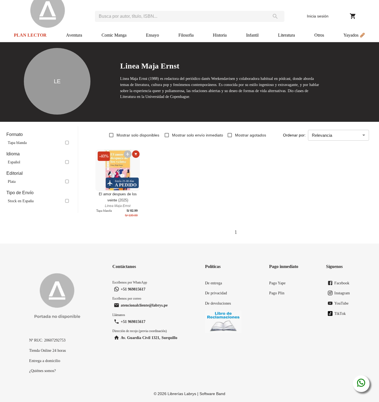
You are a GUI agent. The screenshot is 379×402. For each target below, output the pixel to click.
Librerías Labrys (182, 393)
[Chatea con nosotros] (361, 384)
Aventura (74, 35)
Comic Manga (114, 35)
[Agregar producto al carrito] (136, 154)
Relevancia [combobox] (322, 135)
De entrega (213, 283)
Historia (220, 35)
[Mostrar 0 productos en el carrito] (353, 16)
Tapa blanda (17, 142)
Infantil (252, 35)
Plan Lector (30, 35)
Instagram (342, 293)
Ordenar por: (294, 135)
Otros (319, 35)
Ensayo (152, 35)
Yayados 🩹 (354, 35)
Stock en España (21, 201)
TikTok (340, 313)
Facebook (341, 283)
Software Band (212, 393)
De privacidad (216, 293)
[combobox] (180, 16)
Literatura (286, 35)
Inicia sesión (318, 16)
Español (14, 162)
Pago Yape (277, 283)
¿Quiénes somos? (42, 370)
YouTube (341, 303)
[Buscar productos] (275, 16)
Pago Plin (276, 293)
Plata (12, 181)
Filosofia (186, 35)
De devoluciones (218, 303)
